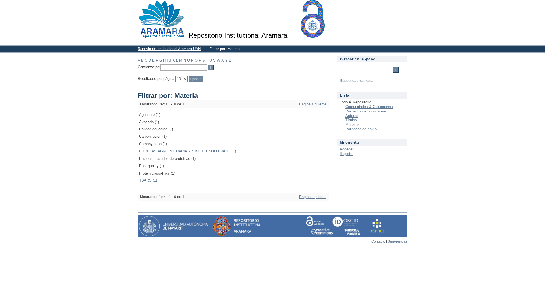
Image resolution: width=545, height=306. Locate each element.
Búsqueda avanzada (356, 80)
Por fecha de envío (361, 129)
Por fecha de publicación (365, 111)
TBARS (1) (148, 180)
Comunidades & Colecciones (369, 107)
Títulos (351, 120)
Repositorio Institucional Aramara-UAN (169, 49)
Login (403, 7)
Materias (352, 124)
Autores (351, 116)
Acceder (346, 149)
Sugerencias (397, 241)
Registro (346, 154)
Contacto (378, 241)
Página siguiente (312, 104)
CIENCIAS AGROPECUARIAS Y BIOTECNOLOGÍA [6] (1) (187, 151)
